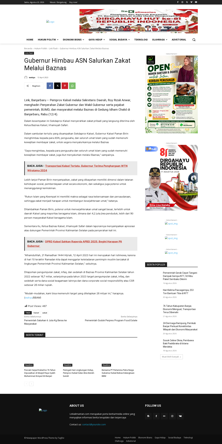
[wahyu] (26, 77)
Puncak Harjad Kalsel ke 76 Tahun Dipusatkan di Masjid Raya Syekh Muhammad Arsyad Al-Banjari (39, 373)
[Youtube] (196, 2)
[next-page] (31, 384)
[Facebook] (178, 2)
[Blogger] (148, 416)
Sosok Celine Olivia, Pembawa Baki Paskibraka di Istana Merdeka (178, 343)
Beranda (28, 48)
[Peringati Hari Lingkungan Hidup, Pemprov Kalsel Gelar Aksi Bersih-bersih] (81, 354)
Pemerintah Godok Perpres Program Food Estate (111, 320)
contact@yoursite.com (94, 424)
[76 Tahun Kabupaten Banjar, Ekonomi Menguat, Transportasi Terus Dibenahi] (153, 310)
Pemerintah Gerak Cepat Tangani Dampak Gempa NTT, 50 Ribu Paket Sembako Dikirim (180, 276)
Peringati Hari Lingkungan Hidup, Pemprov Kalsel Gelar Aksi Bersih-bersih (79, 373)
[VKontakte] (180, 416)
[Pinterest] (65, 85)
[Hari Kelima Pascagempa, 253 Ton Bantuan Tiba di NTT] (153, 294)
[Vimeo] (191, 2)
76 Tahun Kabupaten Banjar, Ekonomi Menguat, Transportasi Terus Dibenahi (179, 309)
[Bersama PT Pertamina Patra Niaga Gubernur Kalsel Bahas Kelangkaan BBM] (119, 354)
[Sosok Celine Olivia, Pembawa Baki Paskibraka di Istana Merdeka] (153, 344)
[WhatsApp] (72, 85)
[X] (187, 2)
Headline (29, 365)
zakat (44, 312)
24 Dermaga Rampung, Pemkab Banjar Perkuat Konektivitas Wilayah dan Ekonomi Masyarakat (180, 326)
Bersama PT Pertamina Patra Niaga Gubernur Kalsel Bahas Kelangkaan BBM (118, 373)
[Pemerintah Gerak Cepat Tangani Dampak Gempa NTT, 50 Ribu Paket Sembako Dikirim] (153, 276)
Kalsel (36, 312)
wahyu (32, 77)
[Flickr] (164, 416)
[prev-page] (26, 384)
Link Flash (53, 48)
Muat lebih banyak (170, 356)
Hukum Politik (40, 48)
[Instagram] (182, 2)
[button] (194, 40)
